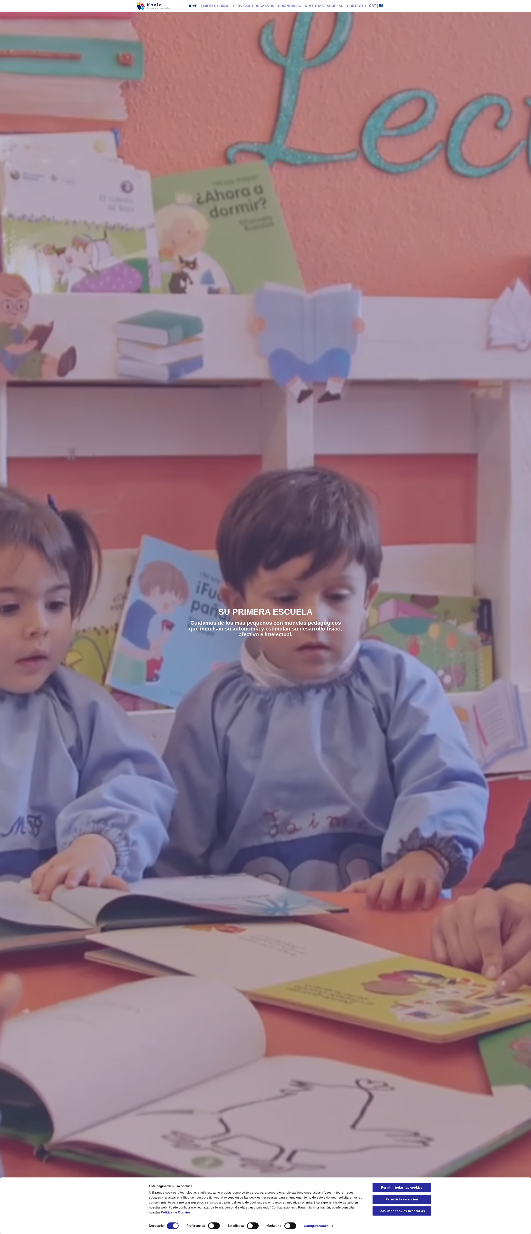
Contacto (356, 6)
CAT (372, 6)
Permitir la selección (402, 1199)
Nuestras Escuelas (324, 6)
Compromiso (289, 6)
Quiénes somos (215, 6)
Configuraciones (316, 1226)
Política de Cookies (176, 1212)
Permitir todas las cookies (401, 1187)
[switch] (214, 1225)
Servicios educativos (253, 6)
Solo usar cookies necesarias (402, 1211)
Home (192, 6)
